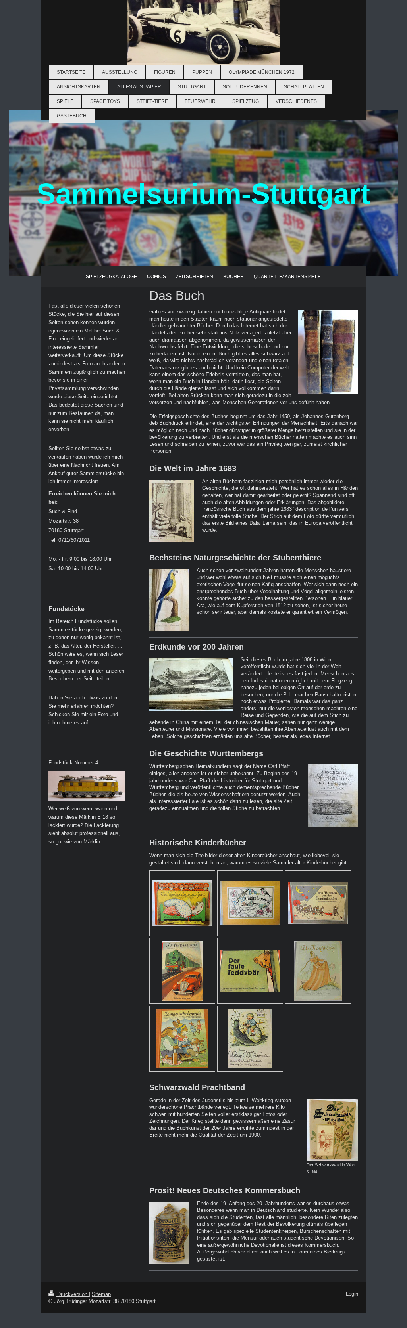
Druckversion (72, 1294)
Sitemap (101, 1294)
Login (352, 1294)
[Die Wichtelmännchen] (250, 903)
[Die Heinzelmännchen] (182, 903)
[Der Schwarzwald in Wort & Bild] (332, 1130)
